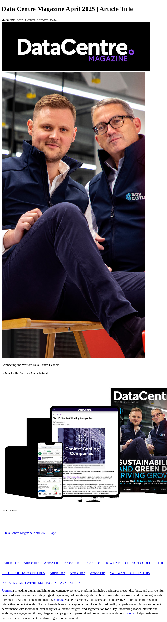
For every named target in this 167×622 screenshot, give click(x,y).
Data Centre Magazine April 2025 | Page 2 (31, 533)
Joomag (7, 590)
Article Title (11, 563)
